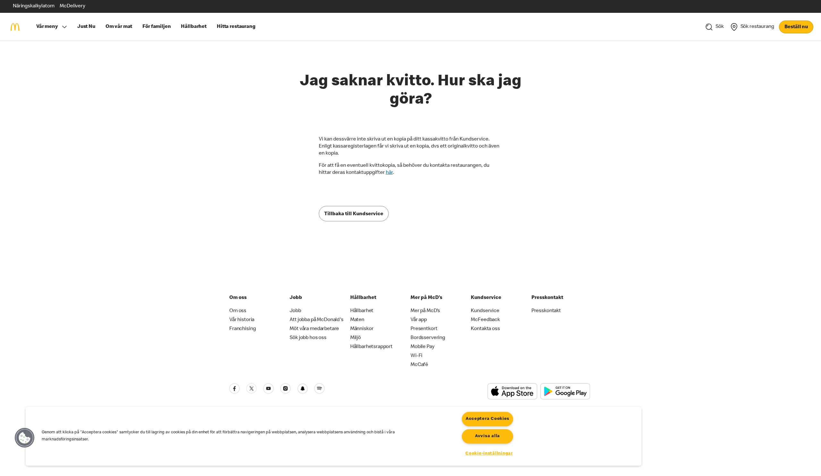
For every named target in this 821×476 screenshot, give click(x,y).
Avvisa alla (487, 436)
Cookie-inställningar (488, 453)
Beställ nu (796, 27)
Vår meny (47, 27)
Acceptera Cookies (487, 419)
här (389, 172)
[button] (24, 438)
